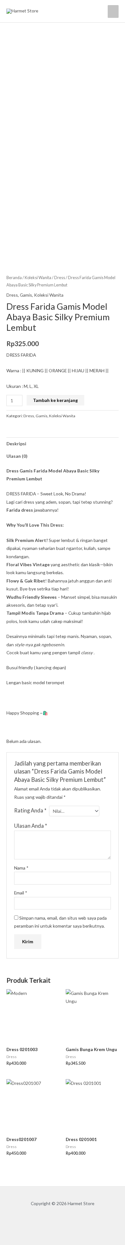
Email (20, 892)
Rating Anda (30, 810)
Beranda (14, 277)
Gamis (26, 295)
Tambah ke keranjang (55, 400)
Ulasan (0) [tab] (16, 456)
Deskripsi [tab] (16, 443)
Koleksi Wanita (38, 277)
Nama (21, 868)
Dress (59, 277)
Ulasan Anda (30, 826)
